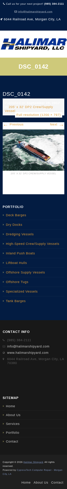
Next (57, 124)
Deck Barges (16, 215)
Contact (12, 441)
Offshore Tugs (17, 282)
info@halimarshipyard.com (35, 11)
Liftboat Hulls (16, 263)
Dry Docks (14, 224)
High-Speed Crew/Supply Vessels (32, 244)
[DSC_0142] (33, 150)
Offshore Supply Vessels (25, 272)
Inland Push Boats (20, 253)
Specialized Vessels (22, 291)
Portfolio (12, 432)
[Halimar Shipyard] (33, 44)
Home (10, 406)
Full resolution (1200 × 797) (38, 115)
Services (13, 424)
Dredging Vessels (20, 234)
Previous (13, 124)
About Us (13, 415)
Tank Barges (16, 301)
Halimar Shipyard (33, 462)
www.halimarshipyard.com (28, 353)
